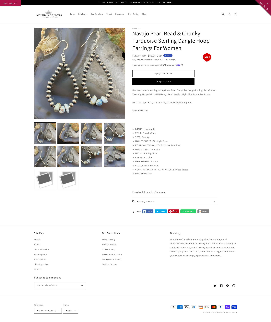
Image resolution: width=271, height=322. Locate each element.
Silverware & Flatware (112, 254)
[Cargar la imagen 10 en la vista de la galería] (68, 179)
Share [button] (138, 211)
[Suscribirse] (82, 285)
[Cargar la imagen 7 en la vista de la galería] (91, 156)
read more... (216, 255)
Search (37, 239)
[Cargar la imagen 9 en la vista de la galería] (45, 179)
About (37, 244)
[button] (83, 14)
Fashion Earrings (109, 264)
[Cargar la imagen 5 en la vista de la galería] (45, 156)
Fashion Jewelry (109, 244)
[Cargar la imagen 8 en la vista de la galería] (114, 156)
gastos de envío (142, 60)
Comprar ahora (163, 81)
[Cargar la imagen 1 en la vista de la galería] (45, 133)
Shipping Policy (41, 264)
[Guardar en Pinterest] (173, 211)
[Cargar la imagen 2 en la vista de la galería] (68, 133)
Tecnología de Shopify (229, 312)
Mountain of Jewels (215, 312)
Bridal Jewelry (108, 239)
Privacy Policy (40, 259)
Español (69, 310)
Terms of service (41, 249)
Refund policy (40, 254)
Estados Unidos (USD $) (46, 310)
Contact (37, 269)
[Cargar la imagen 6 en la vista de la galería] (68, 156)
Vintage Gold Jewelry (111, 259)
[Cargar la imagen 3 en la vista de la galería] (91, 133)
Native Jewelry (108, 249)
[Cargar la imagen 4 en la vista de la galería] (114, 133)
